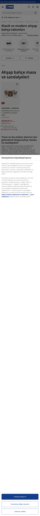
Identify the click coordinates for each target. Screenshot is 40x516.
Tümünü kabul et (20, 497)
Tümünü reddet (20, 511)
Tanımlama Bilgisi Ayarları (20, 504)
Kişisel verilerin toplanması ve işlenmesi (15, 194)
